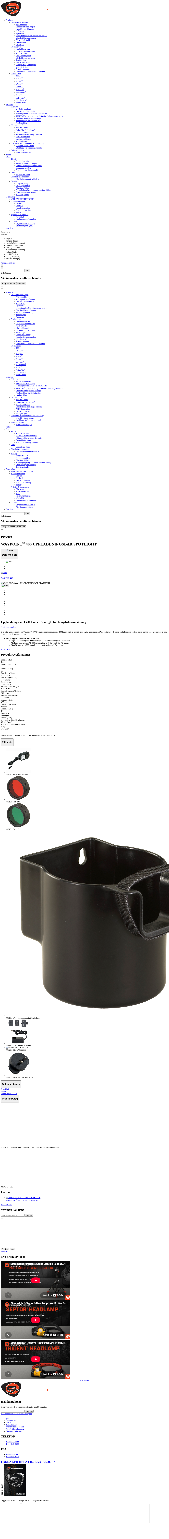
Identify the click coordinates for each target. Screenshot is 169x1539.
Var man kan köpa (8, 263)
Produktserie (16, 73)
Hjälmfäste (20, 33)
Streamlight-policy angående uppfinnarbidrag (33, 190)
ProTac (19, 78)
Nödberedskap (21, 123)
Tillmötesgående (22, 195)
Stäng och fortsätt (8, 284)
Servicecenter (11, 1424)
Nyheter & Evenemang (20, 215)
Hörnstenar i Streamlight (25, 111)
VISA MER (5, 649)
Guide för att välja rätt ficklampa (28, 118)
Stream (19, 87)
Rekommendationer (23, 496)
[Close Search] (2, 286)
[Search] (2, 265)
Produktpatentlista (23, 186)
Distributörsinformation (20, 177)
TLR (18, 76)
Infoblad (4, 1091)
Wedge (19, 84)
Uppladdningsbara (23, 49)
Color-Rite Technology (25, 130)
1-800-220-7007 (12, 1454)
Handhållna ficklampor (25, 29)
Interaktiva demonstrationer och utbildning (27, 143)
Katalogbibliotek (17, 150)
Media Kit (20, 217)
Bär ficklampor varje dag (25, 58)
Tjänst (13, 159)
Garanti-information (23, 168)
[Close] (2, 529)
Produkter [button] (10, 20)
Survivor (20, 90)
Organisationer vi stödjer (25, 223)
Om (7, 1418)
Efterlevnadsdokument (15, 1431)
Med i (18, 494)
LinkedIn (20, 1414)
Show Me (28, 1215)
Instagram (28, 1414)
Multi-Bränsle (21, 53)
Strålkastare (20, 31)
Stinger (19, 81)
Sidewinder (21, 92)
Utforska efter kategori (19, 22)
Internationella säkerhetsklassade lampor (31, 36)
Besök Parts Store (23, 175)
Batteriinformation (23, 132)
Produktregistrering (23, 210)
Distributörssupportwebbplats (27, 179)
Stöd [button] (8, 157)
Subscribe (29, 1411)
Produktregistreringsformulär (27, 170)
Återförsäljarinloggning (15, 1429)
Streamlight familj (18, 201)
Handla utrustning (23, 208)
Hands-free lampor (23, 62)
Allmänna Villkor (22, 188)
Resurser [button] (9, 105)
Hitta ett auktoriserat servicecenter (29, 166)
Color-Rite (20, 98)
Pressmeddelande (22, 491)
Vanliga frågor (21, 141)
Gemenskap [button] (10, 197)
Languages (5, 232)
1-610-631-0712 (12, 1457)
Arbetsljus (20, 45)
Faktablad (5, 1089)
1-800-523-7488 (12, 1442)
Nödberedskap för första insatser (28, 121)
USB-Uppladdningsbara (25, 51)
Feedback (19, 206)
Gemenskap (10, 469)
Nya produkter (21, 24)
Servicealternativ (22, 161)
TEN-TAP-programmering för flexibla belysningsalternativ (39, 116)
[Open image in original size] (41, 16)
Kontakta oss (11, 1420)
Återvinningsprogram (24, 226)
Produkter (10, 292)
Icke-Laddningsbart (23, 56)
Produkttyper (16, 47)
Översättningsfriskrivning (26, 192)
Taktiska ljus (21, 60)
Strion (19, 95)
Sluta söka (21, 284)
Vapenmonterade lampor (25, 27)
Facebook (6, 1414)
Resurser (9, 377)
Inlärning (14, 107)
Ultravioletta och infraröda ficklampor (30, 71)
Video (8, 154)
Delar (13, 172)
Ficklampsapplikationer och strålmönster (31, 113)
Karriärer (9, 228)
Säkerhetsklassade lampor (26, 38)
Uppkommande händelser (26, 219)
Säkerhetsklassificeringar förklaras (29, 134)
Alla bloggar (21, 489)
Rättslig (14, 181)
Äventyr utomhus (22, 69)
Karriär (18, 212)
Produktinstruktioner (9, 1094)
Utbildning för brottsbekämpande (29, 148)
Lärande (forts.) (17, 125)
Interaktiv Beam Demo (25, 146)
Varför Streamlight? (23, 109)
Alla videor (84, 1380)
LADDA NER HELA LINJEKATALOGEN (28, 1461)
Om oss (19, 203)
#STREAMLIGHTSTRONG (22, 199)
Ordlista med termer (23, 139)
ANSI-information (23, 137)
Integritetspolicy (22, 183)
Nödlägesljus (21, 42)
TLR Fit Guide (22, 127)
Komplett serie (6, 1204)
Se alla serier (21, 102)
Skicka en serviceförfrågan (26, 163)
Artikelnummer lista (8, 627)
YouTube (13, 1414)
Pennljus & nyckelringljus (26, 65)
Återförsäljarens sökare (15, 1427)
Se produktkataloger (24, 152)
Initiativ (14, 221)
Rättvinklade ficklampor (25, 40)
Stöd (8, 429)
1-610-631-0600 (12, 1444)
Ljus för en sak (21, 67)
